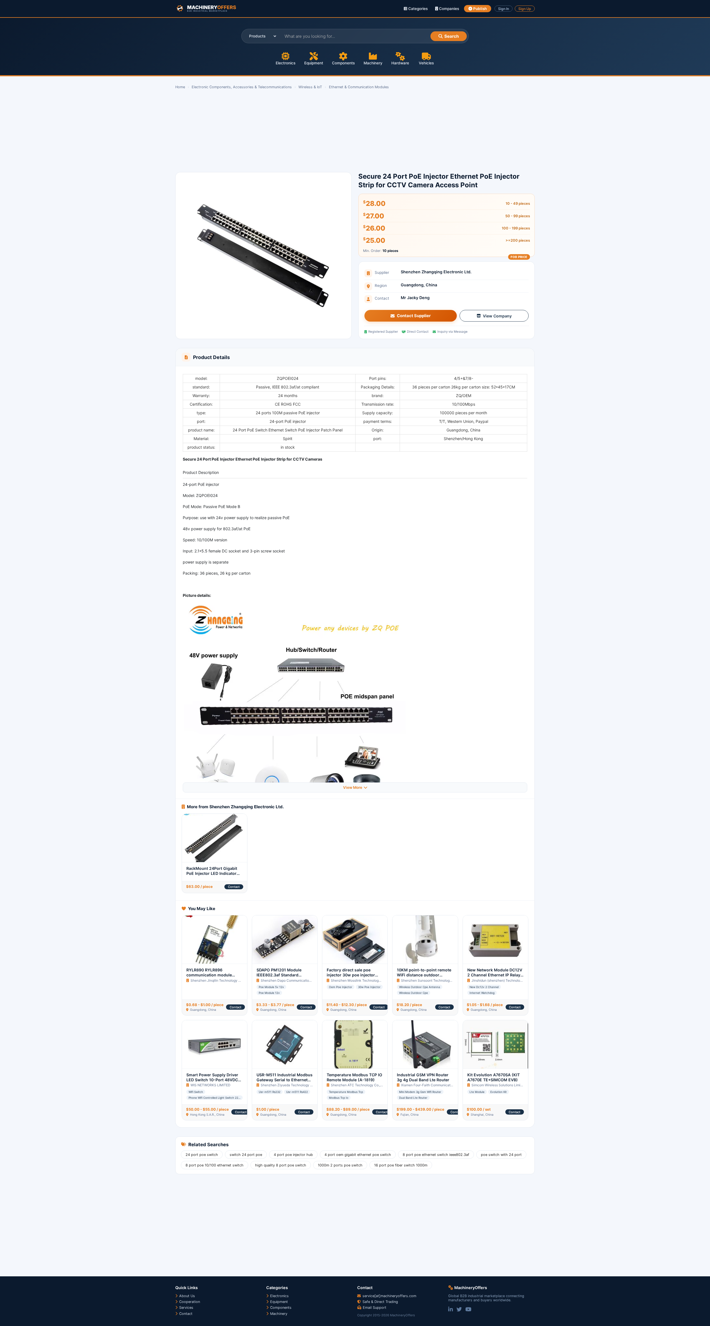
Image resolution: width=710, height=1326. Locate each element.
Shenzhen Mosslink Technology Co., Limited (365, 980)
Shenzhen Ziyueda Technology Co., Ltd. (292, 1085)
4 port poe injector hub (293, 1155)
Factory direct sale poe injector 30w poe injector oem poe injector (351, 975)
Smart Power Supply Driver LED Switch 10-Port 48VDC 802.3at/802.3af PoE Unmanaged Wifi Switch (212, 1082)
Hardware (400, 63)
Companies (448, 8)
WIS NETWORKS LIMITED (210, 1085)
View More (352, 787)
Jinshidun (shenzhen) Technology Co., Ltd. (504, 980)
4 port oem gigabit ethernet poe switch (357, 1155)
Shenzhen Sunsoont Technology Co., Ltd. (433, 980)
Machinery (373, 63)
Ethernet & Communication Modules (359, 87)
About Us (186, 1296)
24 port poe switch (202, 1155)
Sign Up (524, 9)
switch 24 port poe (246, 1155)
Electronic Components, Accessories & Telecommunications (242, 87)
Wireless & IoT (310, 87)
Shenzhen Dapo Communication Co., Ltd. (292, 980)
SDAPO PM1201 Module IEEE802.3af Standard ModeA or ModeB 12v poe (281, 975)
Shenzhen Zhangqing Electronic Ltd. (436, 271)
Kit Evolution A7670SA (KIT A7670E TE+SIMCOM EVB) (493, 1077)
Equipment (313, 63)
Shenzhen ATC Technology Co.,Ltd (358, 1085)
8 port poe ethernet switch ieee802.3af (436, 1155)
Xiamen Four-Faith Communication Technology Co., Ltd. (444, 1085)
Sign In (503, 9)
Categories (417, 8)
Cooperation (189, 1302)
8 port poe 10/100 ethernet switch (215, 1165)
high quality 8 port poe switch (280, 1165)
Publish (479, 8)
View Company (497, 316)
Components (343, 63)
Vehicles (426, 63)
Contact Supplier (414, 315)
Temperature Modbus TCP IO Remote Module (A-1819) (354, 1077)
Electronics (285, 63)
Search (451, 36)
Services (185, 1307)
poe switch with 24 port (501, 1155)
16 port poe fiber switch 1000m (400, 1165)
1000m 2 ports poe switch (340, 1165)
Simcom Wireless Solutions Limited (498, 1085)
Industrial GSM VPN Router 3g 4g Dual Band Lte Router (423, 1077)
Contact (234, 887)
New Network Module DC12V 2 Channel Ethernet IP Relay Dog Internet (494, 975)
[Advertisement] (341, 131)
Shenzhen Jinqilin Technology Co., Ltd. (221, 980)
